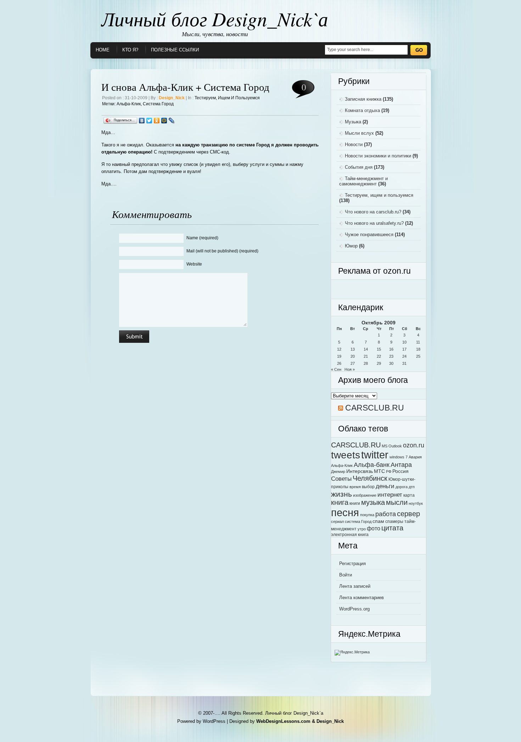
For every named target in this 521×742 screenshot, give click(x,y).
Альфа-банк (372, 464)
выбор (368, 486)
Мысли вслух (359, 133)
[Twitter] (149, 120)
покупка (367, 515)
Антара (401, 464)
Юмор (351, 246)
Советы (341, 478)
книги (354, 503)
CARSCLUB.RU (374, 407)
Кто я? (130, 49)
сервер (408, 514)
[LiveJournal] (171, 120)
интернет (389, 494)
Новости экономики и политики (378, 155)
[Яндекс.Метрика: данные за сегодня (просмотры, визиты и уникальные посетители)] (352, 652)
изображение (364, 495)
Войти (345, 575)
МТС (379, 471)
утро (362, 529)
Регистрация (352, 563)
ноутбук (416, 503)
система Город (158, 103)
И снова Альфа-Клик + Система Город (185, 87)
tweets (345, 455)
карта (409, 495)
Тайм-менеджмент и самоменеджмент (363, 181)
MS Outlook (392, 446)
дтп (412, 487)
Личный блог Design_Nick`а (214, 18)
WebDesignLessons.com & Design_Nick (300, 721)
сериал (337, 521)
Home (103, 49)
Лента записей (354, 586)
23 (391, 356)
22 (379, 356)
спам (378, 521)
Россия (400, 471)
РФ (388, 471)
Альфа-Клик (129, 103)
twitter (374, 455)
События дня (358, 167)
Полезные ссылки (175, 49)
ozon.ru (413, 445)
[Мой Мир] (164, 120)
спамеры (394, 521)
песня (345, 512)
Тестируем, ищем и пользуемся (227, 97)
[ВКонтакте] (142, 120)
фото (373, 528)
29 (379, 363)
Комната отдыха (362, 110)
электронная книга (350, 534)
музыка (373, 502)
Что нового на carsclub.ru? (373, 211)
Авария (415, 457)
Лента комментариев (361, 597)
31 (404, 363)
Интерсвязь (359, 471)
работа (385, 514)
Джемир (338, 471)
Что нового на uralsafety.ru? (374, 223)
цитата (392, 528)
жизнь (341, 494)
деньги (385, 486)
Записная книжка (363, 99)
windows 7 (399, 457)
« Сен (336, 369)
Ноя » (349, 369)
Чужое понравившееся (369, 234)
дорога (402, 487)
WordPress (214, 721)
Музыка (353, 121)
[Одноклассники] (157, 120)
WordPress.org (354, 609)
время (355, 487)
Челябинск (370, 478)
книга (339, 502)
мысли (397, 502)
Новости (354, 144)
